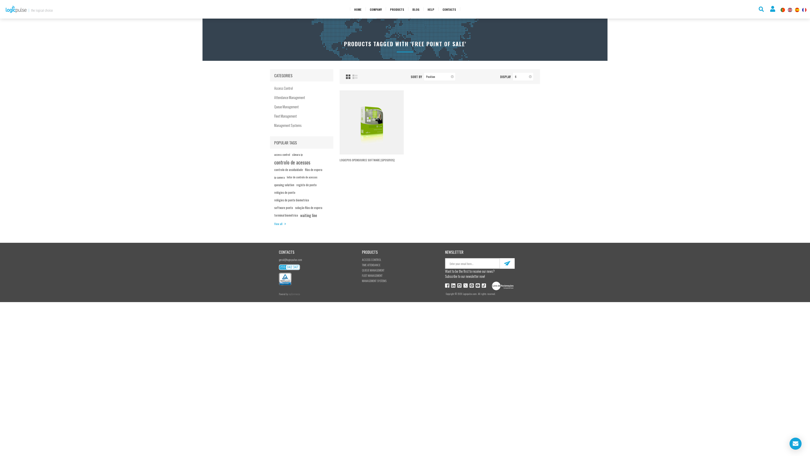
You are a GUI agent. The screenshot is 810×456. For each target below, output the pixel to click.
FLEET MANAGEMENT (372, 275)
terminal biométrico (286, 215)
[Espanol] (797, 10)
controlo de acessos (292, 162)
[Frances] (804, 10)
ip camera (279, 177)
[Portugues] (782, 10)
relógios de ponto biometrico (291, 200)
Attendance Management (289, 97)
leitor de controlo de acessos (302, 177)
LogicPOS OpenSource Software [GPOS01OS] (367, 160)
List (355, 77)
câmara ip (297, 154)
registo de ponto (306, 185)
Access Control (283, 88)
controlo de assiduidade (288, 169)
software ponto (283, 207)
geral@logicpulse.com (290, 259)
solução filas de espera (308, 207)
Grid (348, 77)
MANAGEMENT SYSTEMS (374, 280)
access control (282, 154)
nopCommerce (294, 294)
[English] (790, 10)
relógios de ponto (284, 192)
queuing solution (284, 185)
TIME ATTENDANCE (371, 265)
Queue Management (286, 106)
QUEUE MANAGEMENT (373, 270)
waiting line (308, 215)
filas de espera (313, 169)
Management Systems (288, 125)
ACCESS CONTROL (371, 259)
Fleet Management (285, 116)
